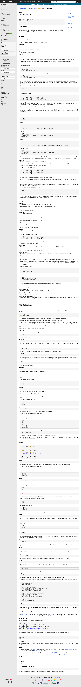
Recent (33, 1)
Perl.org (59, 677)
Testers (4, 30)
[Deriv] (50, 680)
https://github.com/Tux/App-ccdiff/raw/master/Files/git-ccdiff (35, 626)
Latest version (5, 83)
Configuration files (73, 20)
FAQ (36, 1)
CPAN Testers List (4, 53)
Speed (71, 24)
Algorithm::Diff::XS (25, 614)
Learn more (65, 4)
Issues (4, 24)
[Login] (77, 2)
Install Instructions (6, 63)
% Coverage (5, 34)
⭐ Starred (43, 8)
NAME (69, 13)
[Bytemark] (38, 680)
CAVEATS (70, 23)
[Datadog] (44, 680)
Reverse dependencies (5, 52)
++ (39, 8)
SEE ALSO (70, 26)
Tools (39, 1)
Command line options (74, 19)
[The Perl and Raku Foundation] (58, 683)
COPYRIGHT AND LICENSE (73, 28)
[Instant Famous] (41, 683)
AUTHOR (70, 27)
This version (5, 81)
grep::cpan (29, 1)
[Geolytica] (33, 683)
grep (3, 70)
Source (4, 15)
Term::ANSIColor (4, 47)
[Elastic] (56, 680)
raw (6, 15)
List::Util (2, 46)
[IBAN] (37, 683)
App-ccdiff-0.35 (32, 8)
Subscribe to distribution (7, 61)
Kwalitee (4, 33)
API (41, 1)
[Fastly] (62, 680)
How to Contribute (6, 25)
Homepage (5, 21)
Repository (5, 23)
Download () (6, 14)
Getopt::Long (3, 45)
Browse (4, 17)
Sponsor (24, 1)
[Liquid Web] (46, 683)
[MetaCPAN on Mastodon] (12, 683)
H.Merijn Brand (6, 97)
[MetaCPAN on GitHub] (8, 683)
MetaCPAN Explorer (6, 59)
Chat (3, 26)
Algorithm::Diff (4, 44)
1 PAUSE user (3, 88)
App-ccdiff (4, 5)
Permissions (5, 60)
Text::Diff (35, 659)
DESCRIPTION (71, 16)
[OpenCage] (53, 683)
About (21, 1)
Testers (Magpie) (6, 31)
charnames (3, 49)
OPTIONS (70, 17)
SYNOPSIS (70, 14)
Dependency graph (4, 54)
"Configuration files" (65, 654)
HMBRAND (5, 101)
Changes (4, 18)
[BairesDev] (30, 680)
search (4, 66)
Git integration (71, 21)
